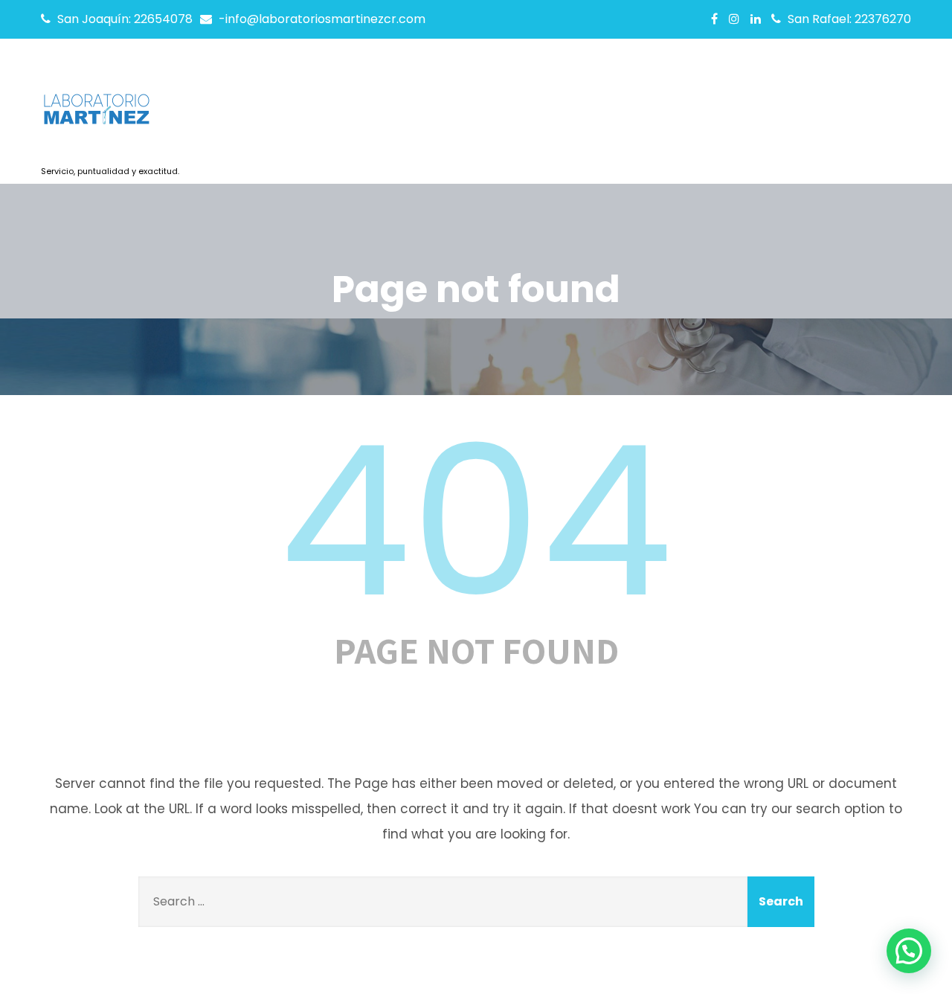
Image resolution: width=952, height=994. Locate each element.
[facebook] (714, 19)
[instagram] (734, 19)
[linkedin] (755, 19)
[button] (909, 951)
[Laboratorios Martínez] (110, 114)
